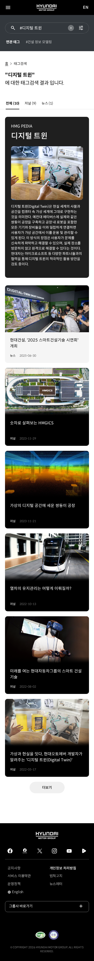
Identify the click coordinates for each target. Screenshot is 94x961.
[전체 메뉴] (8, 7)
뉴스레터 (56, 884)
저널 (30, 103)
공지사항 (14, 868)
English (16, 892)
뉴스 (47, 103)
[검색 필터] (81, 28)
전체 (12, 103)
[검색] (13, 28)
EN (86, 7)
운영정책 (14, 884)
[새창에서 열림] (40, 935)
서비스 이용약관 (19, 876)
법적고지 (56, 876)
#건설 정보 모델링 (39, 42)
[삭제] (71, 28)
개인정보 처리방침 (63, 868)
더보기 (47, 787)
